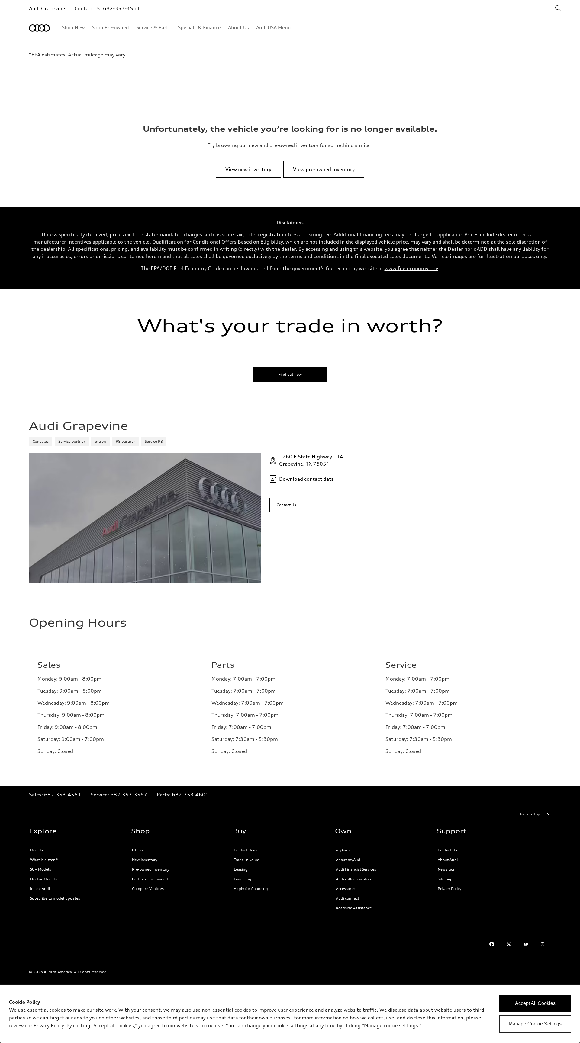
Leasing (241, 869)
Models (36, 850)
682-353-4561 (121, 8)
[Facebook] (491, 944)
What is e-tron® (44, 859)
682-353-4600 (190, 795)
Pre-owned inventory (150, 869)
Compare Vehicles (148, 888)
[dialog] (290, 1013)
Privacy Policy (449, 888)
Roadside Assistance (354, 908)
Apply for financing (251, 888)
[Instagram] (542, 944)
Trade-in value (246, 859)
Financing (242, 879)
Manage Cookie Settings (535, 1023)
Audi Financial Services (356, 869)
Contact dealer (247, 850)
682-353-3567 (128, 795)
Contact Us (447, 850)
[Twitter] (508, 944)
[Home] (39, 28)
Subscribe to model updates (55, 898)
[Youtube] (525, 944)
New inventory (144, 859)
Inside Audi (40, 888)
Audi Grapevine (47, 8)
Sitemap (445, 879)
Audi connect (347, 898)
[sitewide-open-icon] (558, 9)
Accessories (346, 888)
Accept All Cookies (535, 1003)
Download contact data (306, 479)
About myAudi (348, 859)
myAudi (343, 850)
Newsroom (447, 869)
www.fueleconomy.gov (411, 268)
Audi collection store (354, 879)
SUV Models (40, 869)
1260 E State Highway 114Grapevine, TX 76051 (311, 460)
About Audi (448, 859)
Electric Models (43, 879)
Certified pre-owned (150, 879)
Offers (137, 850)
